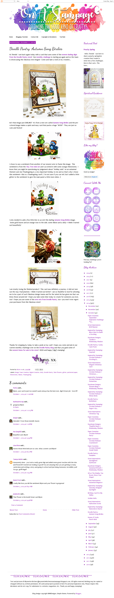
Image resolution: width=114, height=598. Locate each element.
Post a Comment (17, 505)
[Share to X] (39, 369)
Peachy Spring (89, 49)
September (92, 524)
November (92, 309)
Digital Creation (34, 372)
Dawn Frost (17, 480)
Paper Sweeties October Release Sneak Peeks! (94, 448)
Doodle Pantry (48, 372)
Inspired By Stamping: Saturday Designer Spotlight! (95, 488)
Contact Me (34, 37)
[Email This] (36, 369)
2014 (88, 303)
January (91, 550)
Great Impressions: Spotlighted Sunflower (94, 461)
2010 (88, 565)
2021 (88, 280)
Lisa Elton (16, 445)
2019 (88, 286)
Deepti (15, 418)
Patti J (15, 388)
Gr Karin (16, 407)
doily (41, 372)
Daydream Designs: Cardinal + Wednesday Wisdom (95, 340)
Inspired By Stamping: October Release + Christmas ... (95, 372)
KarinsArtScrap (18, 402)
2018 (88, 290)
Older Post (75, 510)
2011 (88, 561)
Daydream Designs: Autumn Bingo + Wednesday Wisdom (95, 386)
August (91, 527)
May (90, 537)
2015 (88, 300)
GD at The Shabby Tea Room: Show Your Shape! (95, 475)
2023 (88, 276)
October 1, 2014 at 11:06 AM (23, 394)
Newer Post (14, 510)
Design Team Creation (22, 372)
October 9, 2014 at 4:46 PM (22, 500)
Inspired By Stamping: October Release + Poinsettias (95, 379)
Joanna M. (16, 494)
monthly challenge (43, 57)
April (90, 540)
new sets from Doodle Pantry (46, 299)
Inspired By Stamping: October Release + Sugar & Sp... (95, 406)
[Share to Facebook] (40, 369)
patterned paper (72, 372)
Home (11, 37)
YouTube (62, 37)
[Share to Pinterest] (42, 369)
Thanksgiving (27, 375)
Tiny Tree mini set (33, 167)
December (92, 306)
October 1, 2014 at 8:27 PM (22, 452)
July (89, 530)
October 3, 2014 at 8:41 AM (22, 486)
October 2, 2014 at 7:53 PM (22, 473)
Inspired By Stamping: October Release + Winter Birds (95, 394)
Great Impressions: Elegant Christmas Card (95, 365)
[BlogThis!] (37, 369)
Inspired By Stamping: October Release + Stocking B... (95, 357)
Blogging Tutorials (22, 37)
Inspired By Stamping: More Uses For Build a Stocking (95, 332)
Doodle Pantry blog (46, 348)
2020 (88, 283)
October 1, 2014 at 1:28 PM (22, 424)
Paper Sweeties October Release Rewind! (94, 419)
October (91, 313)
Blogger (78, 593)
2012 (88, 558)
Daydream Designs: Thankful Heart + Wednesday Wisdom (95, 426)
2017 (88, 293)
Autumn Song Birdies (61, 123)
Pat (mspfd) (17, 432)
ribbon (20, 375)
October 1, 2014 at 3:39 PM (22, 438)
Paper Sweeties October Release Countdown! (94, 441)
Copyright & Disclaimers (49, 37)
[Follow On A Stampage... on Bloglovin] (91, 177)
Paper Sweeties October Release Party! (94, 433)
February (91, 547)
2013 (88, 554)
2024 (88, 273)
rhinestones (13, 375)
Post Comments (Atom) (27, 514)
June (90, 534)
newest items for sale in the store (25, 350)
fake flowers (58, 372)
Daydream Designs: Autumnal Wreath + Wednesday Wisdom (95, 468)
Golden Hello (92, 498)
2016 (88, 296)
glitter (64, 372)
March (90, 544)
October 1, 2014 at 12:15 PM (23, 410)
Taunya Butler (18, 459)
